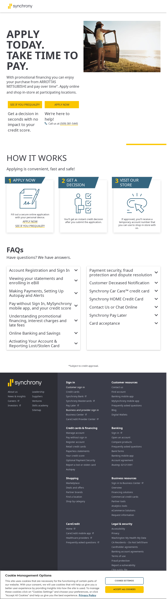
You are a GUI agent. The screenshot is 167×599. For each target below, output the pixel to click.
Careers (12, 400)
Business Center (75, 414)
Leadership (38, 391)
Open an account (121, 437)
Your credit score (75, 455)
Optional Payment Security (80, 460)
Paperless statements (78, 451)
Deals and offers (75, 487)
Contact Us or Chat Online (113, 307)
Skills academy (40, 405)
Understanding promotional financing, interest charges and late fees (38, 321)
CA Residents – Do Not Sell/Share (130, 542)
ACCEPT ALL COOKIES (124, 589)
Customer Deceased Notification (119, 283)
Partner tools (119, 501)
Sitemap (36, 410)
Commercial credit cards (125, 496)
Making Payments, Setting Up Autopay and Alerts (36, 293)
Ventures (37, 400)
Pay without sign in (76, 437)
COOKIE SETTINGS (124, 581)
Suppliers (37, 396)
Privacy (115, 533)
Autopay (70, 469)
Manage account (75, 432)
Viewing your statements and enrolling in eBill (36, 280)
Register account (75, 442)
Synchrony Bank (75, 396)
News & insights (17, 396)
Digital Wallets (119, 414)
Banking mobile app (123, 396)
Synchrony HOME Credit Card (116, 299)
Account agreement (122, 460)
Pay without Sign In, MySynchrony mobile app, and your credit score (40, 306)
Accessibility (118, 528)
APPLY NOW (61, 104)
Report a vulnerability (123, 565)
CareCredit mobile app (78, 533)
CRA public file (119, 569)
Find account (119, 391)
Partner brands (74, 492)
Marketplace (73, 483)
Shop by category (75, 501)
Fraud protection (121, 560)
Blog (114, 410)
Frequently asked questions (127, 405)
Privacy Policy (87, 595)
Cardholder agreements (125, 546)
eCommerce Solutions (123, 510)
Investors (13, 405)
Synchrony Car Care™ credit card (119, 291)
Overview (117, 487)
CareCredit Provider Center (81, 419)
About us (13, 391)
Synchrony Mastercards (79, 400)
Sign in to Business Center (126, 483)
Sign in (115, 432)
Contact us (117, 387)
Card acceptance (104, 323)
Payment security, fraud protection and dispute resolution (120, 272)
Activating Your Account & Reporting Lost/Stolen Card (34, 343)
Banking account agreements (128, 551)
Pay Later (71, 405)
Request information (123, 515)
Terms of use (119, 556)
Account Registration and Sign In (39, 270)
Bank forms (118, 451)
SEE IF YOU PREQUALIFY (25, 104)
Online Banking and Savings (35, 333)
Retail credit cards (76, 446)
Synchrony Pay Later (108, 315)
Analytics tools (119, 505)
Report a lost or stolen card (81, 464)
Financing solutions (122, 492)
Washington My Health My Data (129, 537)
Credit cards (72, 391)
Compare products (122, 442)
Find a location (74, 496)
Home (69, 528)
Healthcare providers (77, 537)
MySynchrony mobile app (125, 400)
